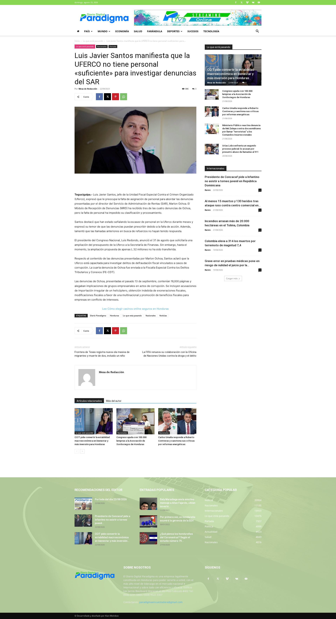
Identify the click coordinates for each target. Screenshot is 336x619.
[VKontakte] (253, 2)
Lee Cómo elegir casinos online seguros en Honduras (135, 308)
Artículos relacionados (89, 401)
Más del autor (113, 401)
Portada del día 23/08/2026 (111, 499)
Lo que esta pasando (132, 315)
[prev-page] (77, 451)
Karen (208, 190)
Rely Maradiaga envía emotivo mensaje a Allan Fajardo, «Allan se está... (177, 503)
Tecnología (211, 31)
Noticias (163, 315)
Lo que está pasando (93, 40)
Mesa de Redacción (88, 88)
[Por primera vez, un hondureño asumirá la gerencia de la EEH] (148, 521)
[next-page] (82, 451)
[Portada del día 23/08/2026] (83, 504)
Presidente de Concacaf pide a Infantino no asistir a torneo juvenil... (112, 520)
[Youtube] (258, 2)
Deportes (173, 31)
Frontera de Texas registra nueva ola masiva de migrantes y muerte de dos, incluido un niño (102, 353)
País (87, 31)
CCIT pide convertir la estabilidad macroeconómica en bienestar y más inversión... (112, 537)
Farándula (154, 31)
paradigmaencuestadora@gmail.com (161, 602)
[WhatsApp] (123, 96)
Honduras (114, 315)
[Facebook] (235, 2)
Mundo (102, 31)
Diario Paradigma (98, 315)
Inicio (77, 40)
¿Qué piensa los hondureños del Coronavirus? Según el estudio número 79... (176, 537)
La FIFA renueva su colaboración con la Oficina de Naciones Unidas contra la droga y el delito (169, 353)
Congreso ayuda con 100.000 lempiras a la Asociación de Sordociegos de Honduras (131, 441)
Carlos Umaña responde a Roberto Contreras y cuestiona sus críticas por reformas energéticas (176, 441)
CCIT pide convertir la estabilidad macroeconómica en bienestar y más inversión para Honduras (92, 441)
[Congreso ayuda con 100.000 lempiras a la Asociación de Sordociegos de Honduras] (135, 421)
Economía (122, 31)
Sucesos (192, 31)
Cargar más (232, 278)
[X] (241, 2)
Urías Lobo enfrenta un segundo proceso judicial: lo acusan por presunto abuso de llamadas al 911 (240, 148)
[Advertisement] (135, 183)
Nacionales (102, 46)
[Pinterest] (115, 96)
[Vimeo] (247, 2)
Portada (113, 46)
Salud (138, 31)
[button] (257, 31)
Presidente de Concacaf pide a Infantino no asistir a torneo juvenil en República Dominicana (232, 181)
